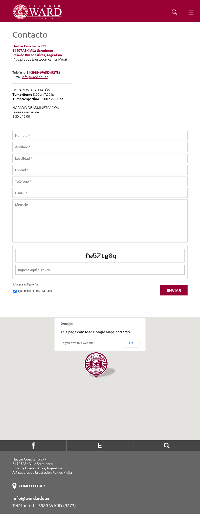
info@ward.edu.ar (35, 77)
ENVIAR (174, 290)
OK (131, 343)
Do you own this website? (78, 343)
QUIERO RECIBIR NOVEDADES (35, 291)
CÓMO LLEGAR (32, 486)
